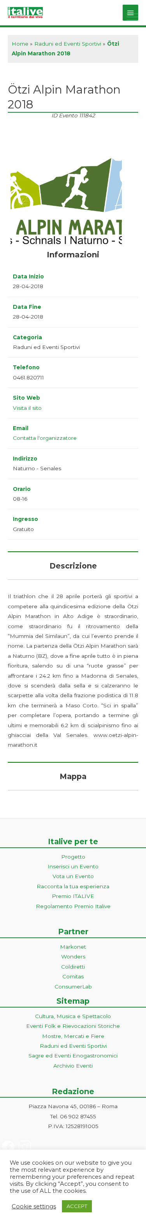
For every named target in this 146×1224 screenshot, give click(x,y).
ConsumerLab (73, 986)
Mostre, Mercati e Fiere (73, 1036)
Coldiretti (73, 967)
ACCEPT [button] (77, 1206)
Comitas (73, 976)
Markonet (73, 947)
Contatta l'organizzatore (45, 438)
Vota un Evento (73, 876)
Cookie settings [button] (34, 1206)
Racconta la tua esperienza (73, 886)
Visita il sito (27, 408)
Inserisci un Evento (73, 866)
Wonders (73, 956)
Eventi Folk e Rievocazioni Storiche (73, 1026)
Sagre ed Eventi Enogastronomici (73, 1055)
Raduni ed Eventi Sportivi (67, 44)
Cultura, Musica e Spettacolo (73, 1016)
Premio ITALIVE (73, 896)
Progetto (73, 857)
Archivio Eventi (73, 1066)
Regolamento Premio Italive (73, 906)
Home (20, 44)
